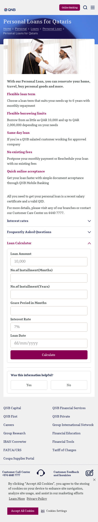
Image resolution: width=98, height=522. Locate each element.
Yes (28, 385)
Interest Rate (20, 319)
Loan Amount (20, 254)
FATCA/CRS (12, 450)
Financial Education (66, 433)
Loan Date (18, 335)
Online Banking (69, 8)
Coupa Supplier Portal (18, 458)
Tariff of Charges (64, 450)
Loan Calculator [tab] (19, 243)
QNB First (10, 416)
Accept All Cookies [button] (22, 511)
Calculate (48, 355)
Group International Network (73, 425)
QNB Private (61, 416)
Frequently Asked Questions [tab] (29, 232)
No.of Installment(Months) (31, 270)
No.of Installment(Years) (30, 286)
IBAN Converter (14, 441)
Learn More (17, 498)
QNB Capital (12, 408)
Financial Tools (63, 441)
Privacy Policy (37, 498)
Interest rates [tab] (17, 221)
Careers (8, 425)
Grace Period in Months (28, 303)
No (69, 385)
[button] (54, 511)
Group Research (14, 433)
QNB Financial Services (68, 408)
